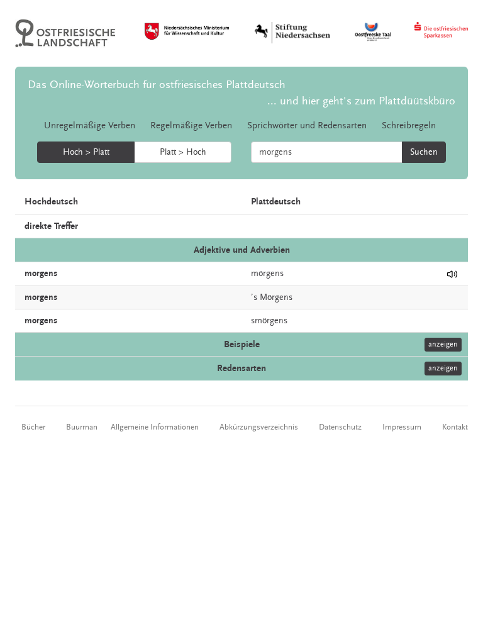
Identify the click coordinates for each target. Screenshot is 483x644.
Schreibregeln (409, 125)
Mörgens (276, 297)
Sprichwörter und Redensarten (307, 125)
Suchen (424, 152)
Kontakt (455, 427)
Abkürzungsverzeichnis (258, 427)
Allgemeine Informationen (155, 427)
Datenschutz (340, 427)
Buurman (81, 427)
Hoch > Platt (86, 152)
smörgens (269, 321)
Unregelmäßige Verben (89, 125)
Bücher (33, 427)
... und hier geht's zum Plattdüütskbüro (361, 101)
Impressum (401, 427)
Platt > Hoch (183, 152)
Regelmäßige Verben (191, 125)
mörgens (267, 274)
